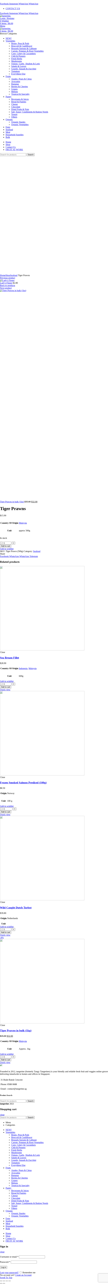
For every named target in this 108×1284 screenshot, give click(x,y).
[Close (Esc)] (1, 1280)
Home (2, 275)
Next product (6, 288)
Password (5, 1262)
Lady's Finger (6, 283)
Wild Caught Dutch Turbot (16, 907)
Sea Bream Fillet (9, 657)
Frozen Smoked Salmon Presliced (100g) (23, 782)
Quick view (5, 689)
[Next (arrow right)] (4, 1283)
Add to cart (5, 546)
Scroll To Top (6, 1277)
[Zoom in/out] (9, 1280)
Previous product (7, 278)
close (2, 1115)
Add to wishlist (7, 549)
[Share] (4, 1280)
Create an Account (23, 1275)
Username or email (9, 1257)
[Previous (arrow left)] (1, 1283)
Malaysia (23, 523)
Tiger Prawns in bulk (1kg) (12, 502)
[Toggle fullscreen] (7, 1280)
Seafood (13, 275)
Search (30, 155)
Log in (3, 1267)
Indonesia (23, 668)
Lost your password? (9, 1272)
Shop (7, 275)
